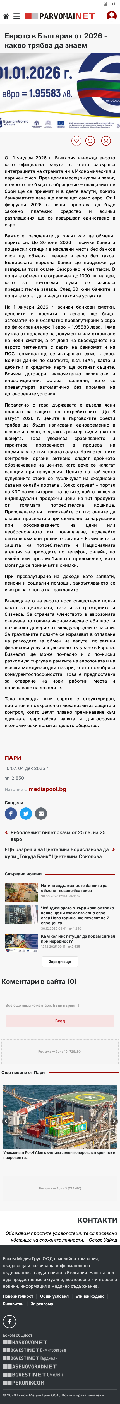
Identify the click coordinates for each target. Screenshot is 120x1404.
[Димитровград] (34, 1350)
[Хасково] (25, 1342)
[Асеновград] (30, 1366)
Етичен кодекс (90, 1296)
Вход (60, 1020)
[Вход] (111, 16)
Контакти (97, 1220)
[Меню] (16, 16)
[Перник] (23, 1383)
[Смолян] (33, 1375)
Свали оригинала (20, 58)
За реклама (42, 1303)
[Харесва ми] (92, 141)
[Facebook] (9, 1321)
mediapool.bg (47, 789)
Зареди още (60, 961)
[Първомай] (60, 16)
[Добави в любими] (77, 141)
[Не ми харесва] (108, 141)
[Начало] (6, 16)
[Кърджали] (30, 1358)
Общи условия (54, 1296)
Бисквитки (13, 1303)
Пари (13, 758)
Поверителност (18, 1296)
